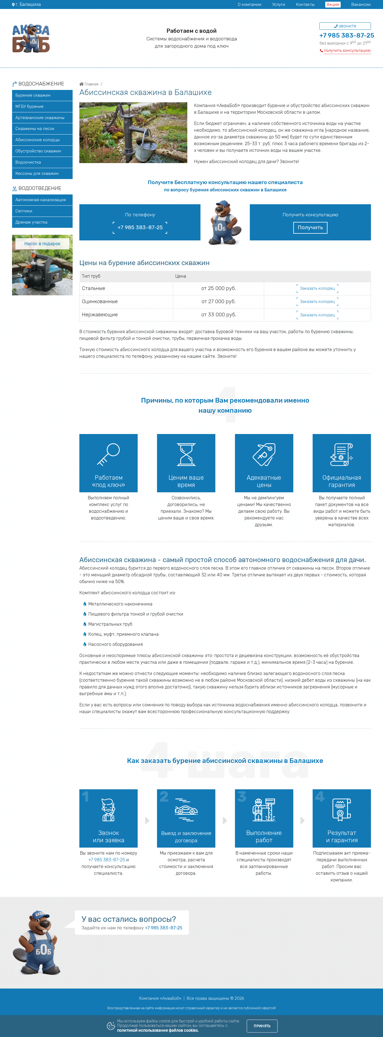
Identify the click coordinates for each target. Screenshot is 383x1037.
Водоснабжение (40, 84)
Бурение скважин (32, 95)
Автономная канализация (40, 199)
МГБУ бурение (29, 106)
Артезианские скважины (39, 117)
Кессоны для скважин (37, 173)
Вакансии (361, 4)
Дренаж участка (31, 222)
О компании (249, 4)
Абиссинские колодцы (37, 139)
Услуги (278, 4)
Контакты (305, 4)
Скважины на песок (34, 128)
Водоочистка (28, 162)
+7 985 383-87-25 (346, 35)
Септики (23, 211)
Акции (333, 4)
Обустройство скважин (38, 151)
